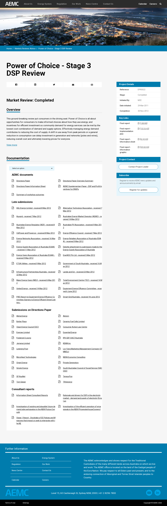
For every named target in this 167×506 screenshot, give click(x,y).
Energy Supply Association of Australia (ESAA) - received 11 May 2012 (35, 248)
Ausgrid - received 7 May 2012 (28, 216)
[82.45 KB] (144, 139)
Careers (153, 4)
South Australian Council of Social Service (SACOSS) (82, 369)
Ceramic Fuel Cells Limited (74, 321)
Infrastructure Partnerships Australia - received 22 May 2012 (35, 273)
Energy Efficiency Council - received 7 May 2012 (82, 233)
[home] (13, 4)
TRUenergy (67, 382)
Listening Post (22, 349)
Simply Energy (22, 368)
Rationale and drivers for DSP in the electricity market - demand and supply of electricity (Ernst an (82, 398)
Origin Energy (21, 363)
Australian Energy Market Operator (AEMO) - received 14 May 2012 (82, 217)
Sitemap (26, 503)
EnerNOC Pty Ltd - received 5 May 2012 (79, 255)
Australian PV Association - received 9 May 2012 (82, 226)
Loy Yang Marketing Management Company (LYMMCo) (82, 350)
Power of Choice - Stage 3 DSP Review (55, 48)
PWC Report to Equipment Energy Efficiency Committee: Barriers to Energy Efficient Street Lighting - (36, 300)
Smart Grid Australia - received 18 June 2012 (81, 297)
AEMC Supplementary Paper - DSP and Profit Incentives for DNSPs (82, 187)
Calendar (143, 4)
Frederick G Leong (23, 338)
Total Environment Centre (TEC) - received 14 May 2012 (82, 281)
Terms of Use (10, 503)
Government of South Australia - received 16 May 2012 (82, 265)
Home (9, 48)
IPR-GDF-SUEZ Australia (73, 338)
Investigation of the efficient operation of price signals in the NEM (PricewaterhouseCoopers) (82, 407)
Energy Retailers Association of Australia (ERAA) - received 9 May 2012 (82, 240)
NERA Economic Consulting (74, 357)
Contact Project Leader (138, 167)
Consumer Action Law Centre (75, 327)
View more (12, 145)
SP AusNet (20, 376)
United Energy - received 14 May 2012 (31, 289)
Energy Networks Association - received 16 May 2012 (35, 240)
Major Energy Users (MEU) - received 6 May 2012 (35, 281)
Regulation (62, 4)
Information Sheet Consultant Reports (32, 395)
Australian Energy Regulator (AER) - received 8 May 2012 (35, 226)
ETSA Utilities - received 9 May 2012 (31, 264)
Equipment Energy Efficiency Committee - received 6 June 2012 (82, 290)
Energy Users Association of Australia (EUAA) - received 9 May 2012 (35, 256)
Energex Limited (23, 332)
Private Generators (71, 363)
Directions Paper (23, 181)
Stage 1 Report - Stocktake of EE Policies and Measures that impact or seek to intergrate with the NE (35, 420)
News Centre (92, 4)
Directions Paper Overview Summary (78, 181)
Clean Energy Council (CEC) (27, 327)
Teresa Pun (67, 376)
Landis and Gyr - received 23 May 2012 (78, 272)
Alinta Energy (21, 316)
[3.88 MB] (143, 123)
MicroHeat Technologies (26, 357)
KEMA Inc (67, 343)
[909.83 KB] (144, 147)
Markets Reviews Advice (25, 48)
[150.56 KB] (144, 129)
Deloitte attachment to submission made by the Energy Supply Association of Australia (82, 248)
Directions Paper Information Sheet (31, 186)
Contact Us (108, 4)
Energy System (45, 4)
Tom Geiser (21, 382)
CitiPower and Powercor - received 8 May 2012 (35, 233)
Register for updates (138, 190)
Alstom (66, 316)
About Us (28, 4)
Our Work (76, 4)
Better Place (21, 321)
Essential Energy (70, 332)
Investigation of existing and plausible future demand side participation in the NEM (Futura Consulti (35, 409)
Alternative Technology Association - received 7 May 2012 (82, 209)
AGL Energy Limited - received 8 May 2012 (33, 208)
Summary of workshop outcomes (30, 195)
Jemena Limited (23, 343)
